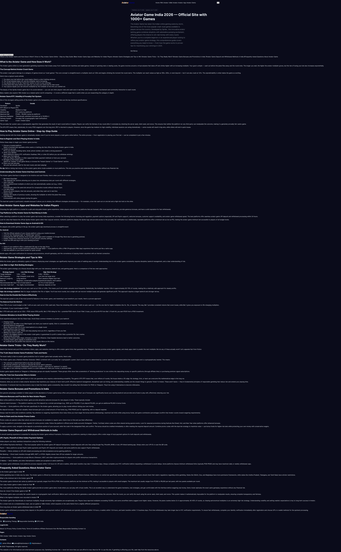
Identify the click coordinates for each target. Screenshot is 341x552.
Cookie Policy (21, 528)
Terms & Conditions (33, 528)
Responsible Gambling (25, 521)
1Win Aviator (164, 3)
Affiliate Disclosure (46, 528)
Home (158, 3)
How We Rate (57, 528)
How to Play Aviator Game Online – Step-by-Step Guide (54, 57)
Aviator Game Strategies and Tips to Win (127, 57)
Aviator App (182, 3)
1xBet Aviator (173, 3)
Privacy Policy (11, 528)
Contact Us (82, 528)
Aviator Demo (191, 3)
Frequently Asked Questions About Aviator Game (261, 57)
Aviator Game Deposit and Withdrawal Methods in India (225, 57)
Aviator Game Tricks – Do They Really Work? (157, 57)
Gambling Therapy (10, 521)
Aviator (44, 209)
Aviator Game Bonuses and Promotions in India (189, 57)
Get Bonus (134, 51)
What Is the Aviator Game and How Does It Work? (17, 57)
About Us (3, 528)
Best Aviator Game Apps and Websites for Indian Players (92, 57)
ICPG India (39, 521)
